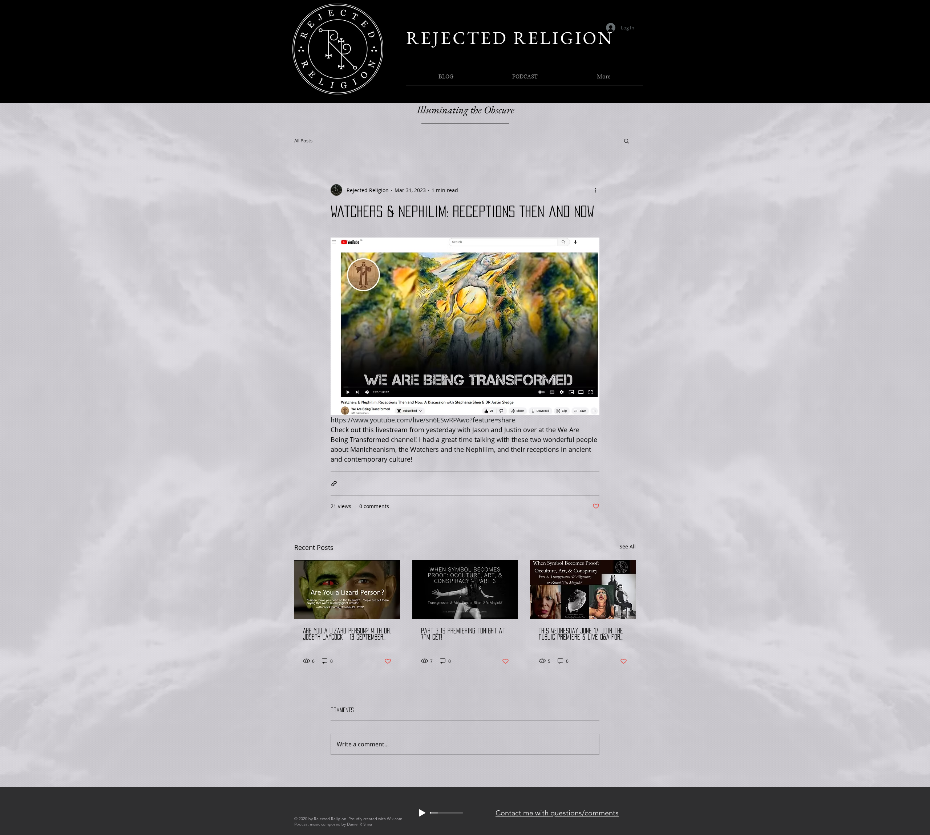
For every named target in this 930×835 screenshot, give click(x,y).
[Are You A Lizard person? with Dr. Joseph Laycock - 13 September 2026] (347, 589)
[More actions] (595, 190)
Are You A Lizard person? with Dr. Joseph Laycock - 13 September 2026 (347, 634)
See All (627, 546)
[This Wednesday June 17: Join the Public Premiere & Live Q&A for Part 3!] (583, 589)
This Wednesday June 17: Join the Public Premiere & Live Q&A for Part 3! (581, 634)
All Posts (303, 140)
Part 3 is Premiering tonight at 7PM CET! (463, 634)
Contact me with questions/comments (557, 812)
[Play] (422, 812)
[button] (626, 140)
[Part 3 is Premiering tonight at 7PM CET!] (465, 589)
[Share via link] (334, 483)
